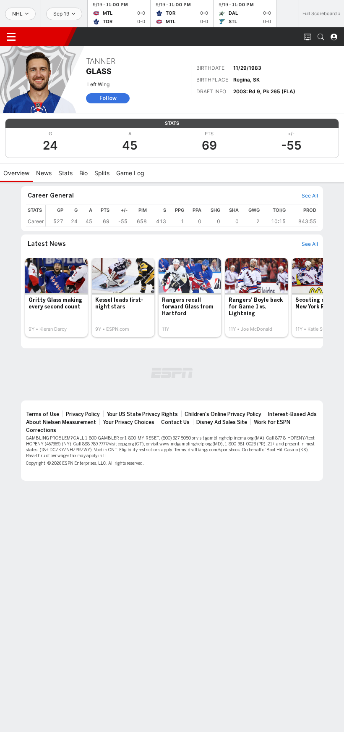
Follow (108, 98)
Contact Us (175, 422)
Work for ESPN (272, 422)
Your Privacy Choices (128, 422)
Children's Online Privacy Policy (223, 414)
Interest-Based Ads (292, 414)
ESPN (45, 36)
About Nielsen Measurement (61, 422)
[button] (321, 37)
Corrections (41, 430)
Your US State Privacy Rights (142, 414)
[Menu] (11, 37)
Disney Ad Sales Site (221, 422)
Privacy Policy (83, 414)
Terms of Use (42, 414)
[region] (182, 216)
